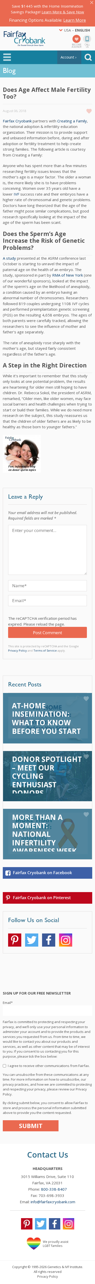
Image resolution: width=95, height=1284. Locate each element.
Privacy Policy (17, 650)
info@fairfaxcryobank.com (53, 1201)
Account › (69, 57)
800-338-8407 (54, 1189)
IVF (16, 194)
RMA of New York (67, 275)
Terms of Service (45, 650)
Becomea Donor (76, 45)
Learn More (74, 20)
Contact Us (47, 1154)
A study (9, 258)
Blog (9, 70)
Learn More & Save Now (63, 11)
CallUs (87, 45)
